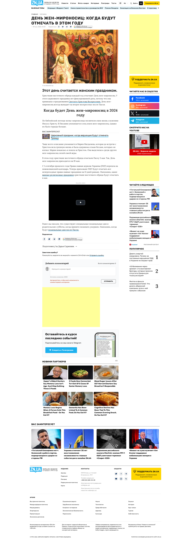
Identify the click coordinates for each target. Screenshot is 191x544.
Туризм (130, 511)
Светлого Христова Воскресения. (85, 101)
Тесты (113, 3)
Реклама (64, 479)
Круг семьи (132, 508)
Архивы (63, 473)
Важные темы (37, 8)
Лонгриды (105, 3)
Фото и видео (83, 3)
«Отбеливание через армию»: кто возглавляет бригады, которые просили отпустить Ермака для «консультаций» (141, 271)
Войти (135, 3)
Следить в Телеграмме (62, 350)
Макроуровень (35, 508)
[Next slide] (158, 8)
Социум (131, 501)
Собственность (133, 514)
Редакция (64, 476)
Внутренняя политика (37, 501)
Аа (141, 3)
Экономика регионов (37, 517)
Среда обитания (101, 508)
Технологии (100, 504)
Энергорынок (34, 511)
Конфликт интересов (70, 508)
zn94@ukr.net (85, 485)
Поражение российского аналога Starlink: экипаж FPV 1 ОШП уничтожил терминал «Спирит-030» (140, 222)
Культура (99, 514)
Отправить (108, 281)
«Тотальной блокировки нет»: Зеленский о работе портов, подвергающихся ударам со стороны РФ (140, 194)
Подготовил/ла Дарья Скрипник (58, 246)
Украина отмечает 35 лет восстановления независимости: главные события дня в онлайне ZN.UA (139, 208)
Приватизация (35, 514)
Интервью (95, 3)
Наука (98, 501)
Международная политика (39, 504)
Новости (64, 3)
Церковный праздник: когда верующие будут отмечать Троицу (79, 136)
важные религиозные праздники (58, 175)
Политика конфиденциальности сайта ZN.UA (146, 537)
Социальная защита (69, 501)
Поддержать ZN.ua (151, 3)
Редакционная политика (69, 482)
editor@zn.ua (92, 490)
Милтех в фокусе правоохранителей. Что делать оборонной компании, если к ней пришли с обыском (139, 286)
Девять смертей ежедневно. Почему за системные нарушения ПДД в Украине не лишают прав (141, 257)
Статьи (73, 3)
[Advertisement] (71, 307)
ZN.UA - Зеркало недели (144, 151)
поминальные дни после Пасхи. (63, 230)
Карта (63, 486)
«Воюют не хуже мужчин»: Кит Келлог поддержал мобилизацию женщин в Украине (140, 235)
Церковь (98, 511)
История (131, 504)
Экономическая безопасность (73, 511)
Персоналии (67, 514)
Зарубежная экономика (71, 504)
